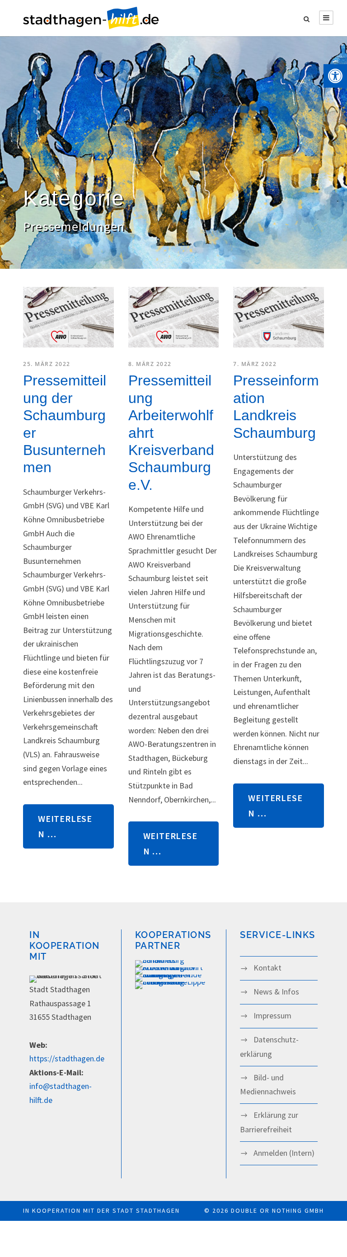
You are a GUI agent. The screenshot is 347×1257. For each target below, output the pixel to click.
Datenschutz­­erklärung (269, 1046)
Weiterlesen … (65, 826)
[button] (335, 76)
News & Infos (276, 991)
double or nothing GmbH (277, 1210)
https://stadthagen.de (66, 1058)
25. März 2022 (46, 364)
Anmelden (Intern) (283, 1153)
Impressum (272, 1015)
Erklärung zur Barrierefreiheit (269, 1122)
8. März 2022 (150, 364)
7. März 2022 (255, 364)
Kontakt (267, 967)
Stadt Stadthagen (146, 1210)
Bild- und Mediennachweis (268, 1084)
